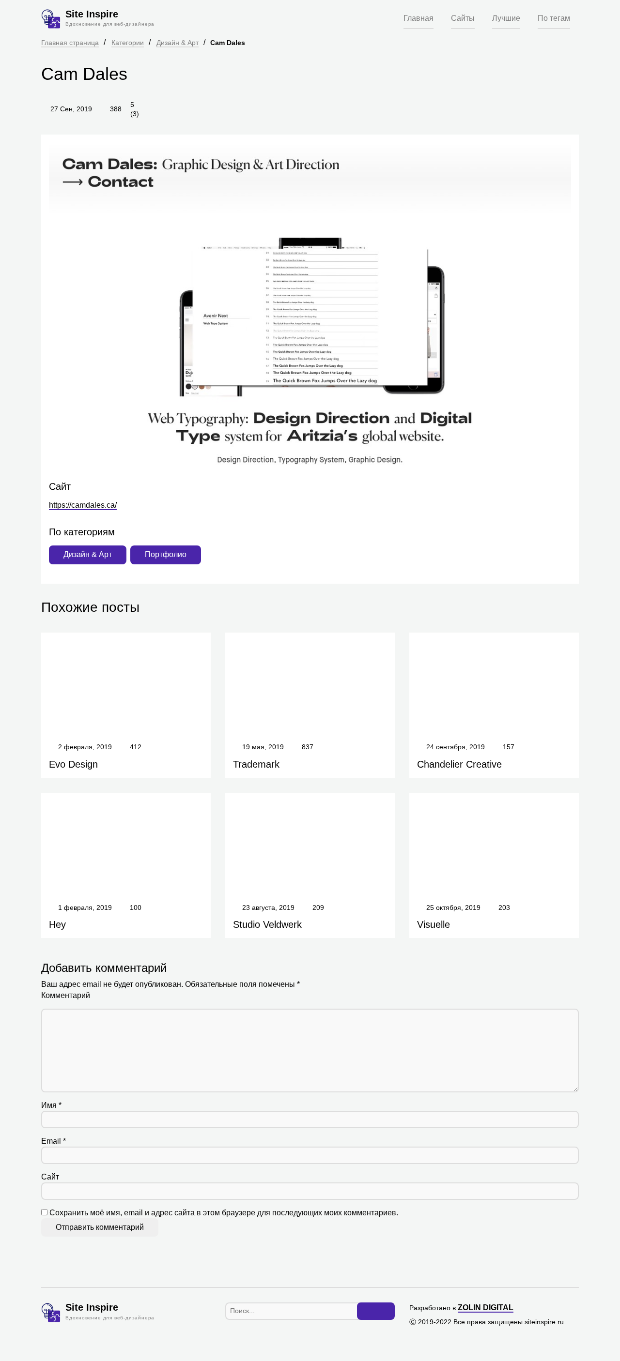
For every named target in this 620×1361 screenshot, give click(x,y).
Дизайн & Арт (177, 42)
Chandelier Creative (459, 764)
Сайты (463, 18)
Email (53, 1141)
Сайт (50, 1177)
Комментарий (65, 995)
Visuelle (433, 924)
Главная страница (70, 42)
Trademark (256, 764)
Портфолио (165, 554)
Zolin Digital (485, 1307)
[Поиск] (376, 1311)
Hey (57, 924)
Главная (418, 18)
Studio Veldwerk (267, 924)
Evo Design (73, 764)
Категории (127, 42)
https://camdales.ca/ (83, 505)
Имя (51, 1105)
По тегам (554, 18)
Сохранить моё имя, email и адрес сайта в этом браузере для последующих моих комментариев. (223, 1213)
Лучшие (506, 18)
